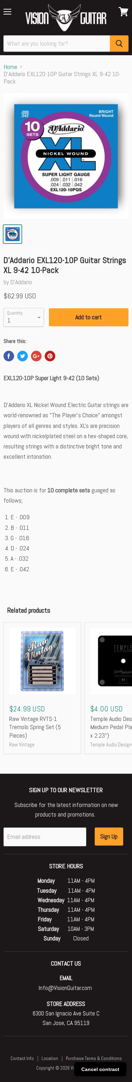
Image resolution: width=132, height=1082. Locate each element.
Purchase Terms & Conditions (94, 1058)
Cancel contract (100, 1069)
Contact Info (22, 1058)
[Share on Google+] (36, 356)
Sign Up (109, 836)
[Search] (119, 43)
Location (50, 1058)
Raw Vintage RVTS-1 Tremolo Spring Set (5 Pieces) (35, 727)
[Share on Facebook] (9, 356)
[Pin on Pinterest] (50, 356)
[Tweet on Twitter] (22, 356)
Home (10, 67)
